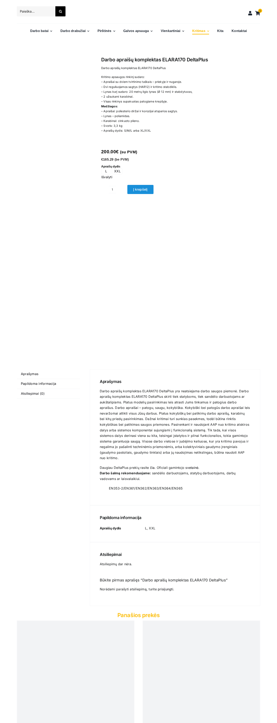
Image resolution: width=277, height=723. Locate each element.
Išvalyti (106, 177)
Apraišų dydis (110, 166)
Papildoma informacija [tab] (38, 384)
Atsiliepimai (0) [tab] (33, 393)
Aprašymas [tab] (29, 374)
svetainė (191, 468)
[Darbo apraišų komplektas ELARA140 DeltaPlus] (54, 204)
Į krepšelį (140, 189)
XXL (117, 171)
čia (152, 468)
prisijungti (165, 589)
